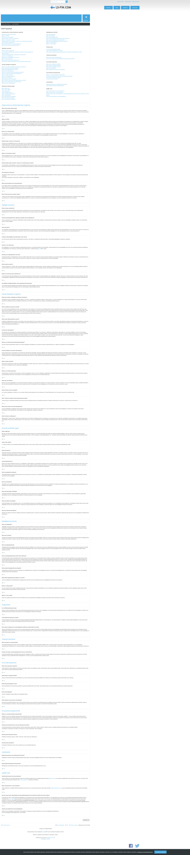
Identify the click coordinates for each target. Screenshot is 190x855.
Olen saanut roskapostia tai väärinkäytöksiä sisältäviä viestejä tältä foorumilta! (64, 52)
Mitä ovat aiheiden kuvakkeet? (9, 99)
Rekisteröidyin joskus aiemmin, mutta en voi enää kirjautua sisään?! (17, 41)
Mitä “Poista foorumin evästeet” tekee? (10, 45)
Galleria (125, 8)
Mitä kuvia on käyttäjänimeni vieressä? (10, 57)
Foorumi (135, 8)
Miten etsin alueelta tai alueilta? (53, 64)
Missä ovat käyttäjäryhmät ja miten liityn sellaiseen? (58, 38)
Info (117, 8)
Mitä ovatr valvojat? (50, 35)
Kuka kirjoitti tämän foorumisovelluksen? (55, 91)
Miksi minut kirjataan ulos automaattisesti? (11, 44)
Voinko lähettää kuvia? (7, 92)
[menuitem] (73, 825)
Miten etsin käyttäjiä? (51, 68)
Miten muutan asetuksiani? (8, 50)
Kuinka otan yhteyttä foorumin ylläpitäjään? (56, 96)
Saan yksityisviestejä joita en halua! (54, 50)
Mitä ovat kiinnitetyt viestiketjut (9, 96)
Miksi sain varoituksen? (7, 77)
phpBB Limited (52, 778)
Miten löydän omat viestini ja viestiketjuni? (55, 69)
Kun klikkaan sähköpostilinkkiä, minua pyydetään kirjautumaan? (16, 61)
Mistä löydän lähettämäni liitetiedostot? (55, 85)
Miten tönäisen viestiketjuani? (8, 83)
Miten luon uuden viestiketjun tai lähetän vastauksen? (14, 66)
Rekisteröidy (128, 1)
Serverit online (120, 1)
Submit (66, 1)
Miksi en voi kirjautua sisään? (8, 40)
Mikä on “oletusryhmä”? (51, 42)
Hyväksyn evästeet (160, 852)
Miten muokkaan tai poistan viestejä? (10, 68)
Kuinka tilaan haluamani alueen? (53, 77)
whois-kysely (12, 798)
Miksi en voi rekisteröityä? (7, 37)
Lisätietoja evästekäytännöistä (145, 852)
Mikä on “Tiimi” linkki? (51, 44)
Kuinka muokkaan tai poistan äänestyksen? (12, 73)
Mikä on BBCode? (6, 88)
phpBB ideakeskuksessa (56, 788)
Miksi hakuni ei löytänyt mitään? (53, 65)
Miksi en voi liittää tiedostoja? (8, 76)
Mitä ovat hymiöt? (6, 91)
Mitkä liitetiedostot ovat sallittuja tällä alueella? (56, 84)
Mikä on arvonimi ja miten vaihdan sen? (11, 60)
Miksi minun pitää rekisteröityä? (9, 34)
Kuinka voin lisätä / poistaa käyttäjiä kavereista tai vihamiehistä (60, 58)
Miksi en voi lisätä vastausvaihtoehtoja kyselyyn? (13, 72)
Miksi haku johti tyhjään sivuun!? (53, 66)
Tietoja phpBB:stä (24, 779)
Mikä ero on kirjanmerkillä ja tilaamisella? (55, 75)
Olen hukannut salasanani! (8, 42)
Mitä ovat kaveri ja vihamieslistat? (53, 57)
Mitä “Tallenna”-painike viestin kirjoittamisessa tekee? (14, 80)
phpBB (39, 248)
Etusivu (108, 8)
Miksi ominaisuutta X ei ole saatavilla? (54, 92)
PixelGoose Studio (51, 837)
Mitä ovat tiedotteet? (6, 95)
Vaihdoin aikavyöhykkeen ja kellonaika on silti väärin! (14, 54)
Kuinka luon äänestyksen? (8, 70)
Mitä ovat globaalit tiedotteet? (8, 93)
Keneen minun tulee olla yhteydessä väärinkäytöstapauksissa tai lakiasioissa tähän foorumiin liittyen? (67, 94)
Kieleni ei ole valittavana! (7, 56)
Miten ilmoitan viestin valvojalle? (9, 79)
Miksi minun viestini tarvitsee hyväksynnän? (11, 81)
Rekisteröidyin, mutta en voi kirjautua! (10, 38)
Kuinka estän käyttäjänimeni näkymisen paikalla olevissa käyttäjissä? (17, 52)
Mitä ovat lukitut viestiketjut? (8, 97)
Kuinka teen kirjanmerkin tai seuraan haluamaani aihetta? (59, 76)
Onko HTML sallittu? (6, 89)
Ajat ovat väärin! (5, 53)
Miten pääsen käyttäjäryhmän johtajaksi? (55, 40)
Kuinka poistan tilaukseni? (52, 79)
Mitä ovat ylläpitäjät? (50, 34)
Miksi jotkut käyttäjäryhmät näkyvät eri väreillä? (57, 41)
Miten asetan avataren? (7, 58)
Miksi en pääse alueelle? (7, 75)
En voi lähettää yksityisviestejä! (53, 49)
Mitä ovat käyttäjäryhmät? (52, 37)
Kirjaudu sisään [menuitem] (135, 1)
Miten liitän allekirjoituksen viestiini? (10, 69)
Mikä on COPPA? (5, 35)
